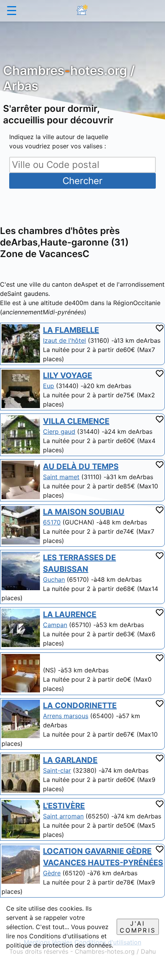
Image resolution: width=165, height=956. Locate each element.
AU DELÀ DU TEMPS (81, 466)
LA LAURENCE (69, 614)
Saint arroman (63, 816)
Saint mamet (61, 477)
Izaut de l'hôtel (64, 340)
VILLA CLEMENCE (76, 421)
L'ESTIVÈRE (64, 805)
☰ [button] (11, 10)
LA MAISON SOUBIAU (83, 511)
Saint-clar (57, 770)
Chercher (82, 180)
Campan (55, 625)
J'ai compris (138, 926)
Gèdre (52, 873)
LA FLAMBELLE (71, 330)
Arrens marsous (65, 716)
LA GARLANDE (70, 760)
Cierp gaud (59, 431)
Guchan (54, 579)
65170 (52, 522)
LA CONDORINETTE (80, 705)
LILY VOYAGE (67, 375)
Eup (48, 386)
